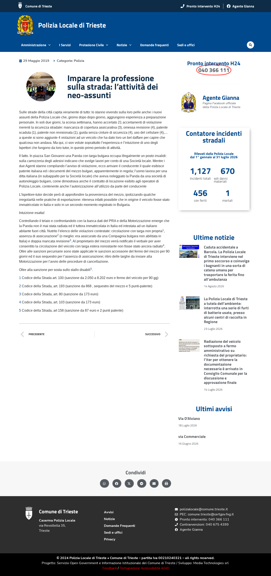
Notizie (122, 44)
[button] (250, 45)
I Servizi (65, 44)
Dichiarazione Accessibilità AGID (144, 568)
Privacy (109, 539)
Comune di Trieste (38, 6)
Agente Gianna (221, 97)
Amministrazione (33, 44)
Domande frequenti (154, 44)
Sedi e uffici (186, 44)
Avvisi (108, 512)
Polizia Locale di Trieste (72, 25)
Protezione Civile (91, 44)
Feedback (109, 568)
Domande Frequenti (119, 525)
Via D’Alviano (189, 418)
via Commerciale (192, 436)
